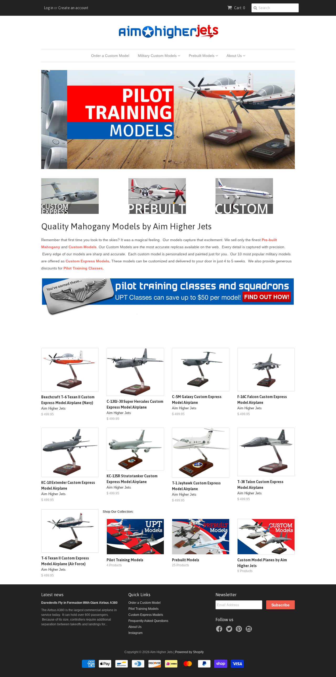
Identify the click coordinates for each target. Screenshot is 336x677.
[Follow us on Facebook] (220, 630)
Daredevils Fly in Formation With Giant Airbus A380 (79, 603)
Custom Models (83, 247)
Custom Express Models (87, 261)
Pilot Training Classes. (84, 268)
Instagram (135, 633)
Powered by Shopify (189, 652)
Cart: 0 (239, 8)
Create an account (73, 8)
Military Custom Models (158, 56)
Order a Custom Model (110, 56)
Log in (48, 8)
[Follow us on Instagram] (250, 630)
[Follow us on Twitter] (230, 630)
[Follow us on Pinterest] (240, 630)
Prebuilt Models (202, 56)
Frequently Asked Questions (148, 621)
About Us (235, 56)
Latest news (52, 594)
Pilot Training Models (143, 609)
